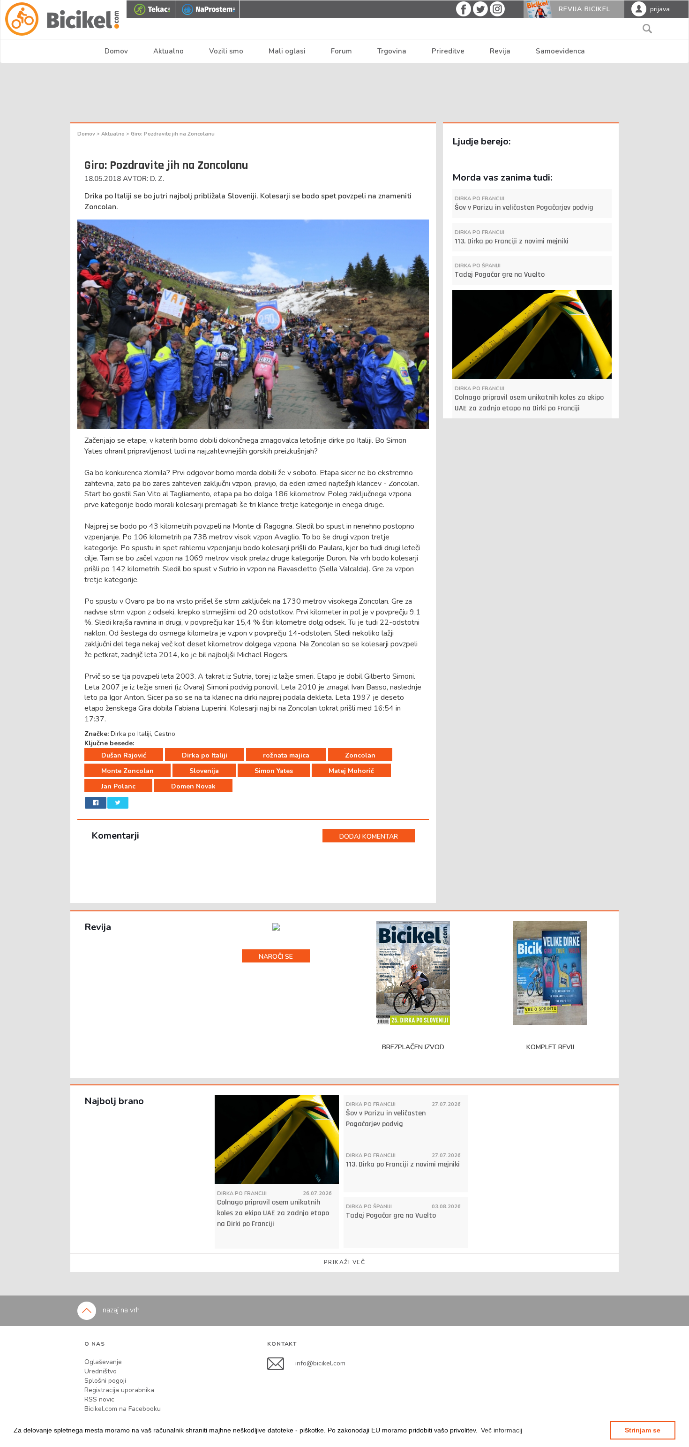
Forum (341, 51)
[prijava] (638, 8)
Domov (116, 51)
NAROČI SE (276, 956)
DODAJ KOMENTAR (368, 836)
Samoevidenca (560, 51)
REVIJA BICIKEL (584, 9)
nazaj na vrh (120, 1310)
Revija (500, 51)
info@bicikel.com (320, 1363)
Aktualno (168, 51)
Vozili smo (226, 51)
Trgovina (391, 51)
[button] (501, 1430)
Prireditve (448, 51)
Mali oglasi (287, 51)
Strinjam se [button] (642, 1430)
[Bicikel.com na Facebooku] (281, 1363)
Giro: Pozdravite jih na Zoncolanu (173, 133)
